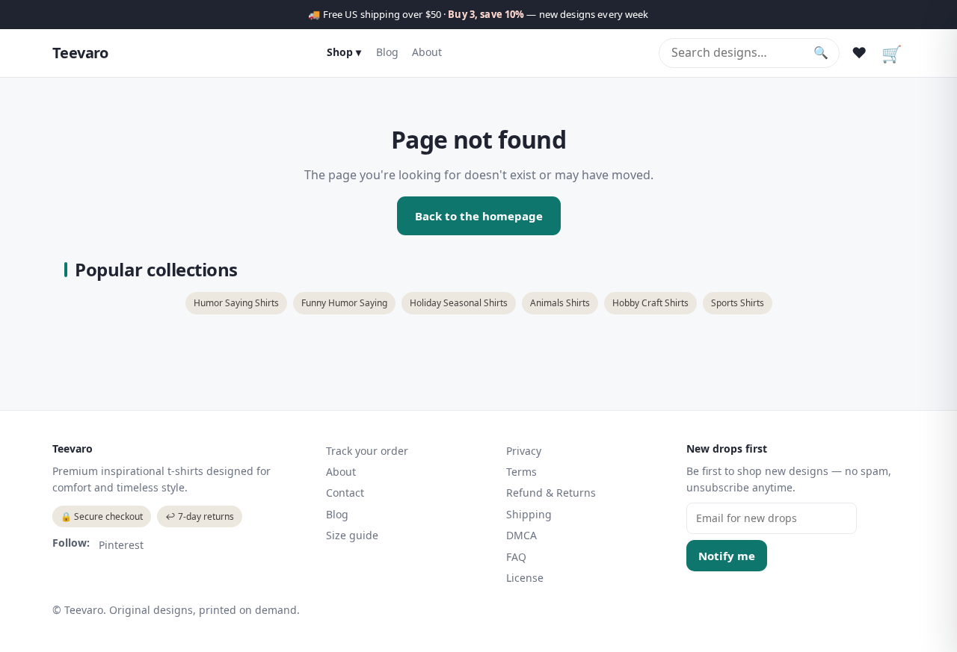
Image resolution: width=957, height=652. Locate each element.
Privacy (523, 451)
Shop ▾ (344, 52)
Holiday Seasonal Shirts (459, 302)
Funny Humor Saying (344, 302)
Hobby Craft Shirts (650, 302)
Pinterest (121, 545)
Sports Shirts (737, 302)
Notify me (726, 555)
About (427, 52)
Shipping (529, 514)
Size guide (352, 535)
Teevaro (80, 53)
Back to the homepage (479, 215)
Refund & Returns (551, 492)
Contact (345, 492)
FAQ (516, 557)
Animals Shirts (560, 302)
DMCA (521, 535)
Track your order (367, 451)
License (525, 578)
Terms (521, 472)
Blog (387, 52)
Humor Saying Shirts (236, 302)
